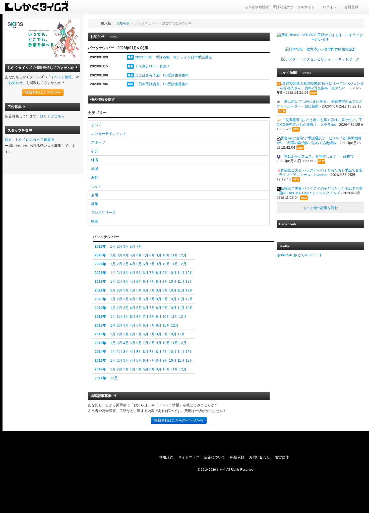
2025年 (100, 255)
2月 (119, 246)
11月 (174, 255)
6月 (139, 255)
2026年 (100, 246)
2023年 (100, 273)
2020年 (100, 299)
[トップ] (93, 23)
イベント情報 (61, 77)
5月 (132, 246)
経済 (94, 160)
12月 (183, 255)
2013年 (100, 360)
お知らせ (16, 83)
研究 (94, 151)
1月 (113, 246)
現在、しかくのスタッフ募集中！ (31, 140)
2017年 (100, 325)
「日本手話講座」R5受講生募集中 (162, 84)
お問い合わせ (259, 457)
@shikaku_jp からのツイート (300, 255)
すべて (96, 125)
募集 (130, 57)
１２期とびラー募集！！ (154, 66)
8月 (152, 255)
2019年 (100, 308)
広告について (214, 457)
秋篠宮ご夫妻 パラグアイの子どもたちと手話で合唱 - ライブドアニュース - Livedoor (319, 172)
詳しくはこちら (52, 116)
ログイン (330, 7)
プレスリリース (103, 213)
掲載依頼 (237, 457)
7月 (139, 246)
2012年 (100, 369)
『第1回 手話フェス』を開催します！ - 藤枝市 (317, 156)
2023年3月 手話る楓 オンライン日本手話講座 (173, 57)
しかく (96, 186)
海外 (94, 177)
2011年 (100, 378)
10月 (166, 255)
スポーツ (98, 142)
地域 (94, 169)
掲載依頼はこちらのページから (178, 420)
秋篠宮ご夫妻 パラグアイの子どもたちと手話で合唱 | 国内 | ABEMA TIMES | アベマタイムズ (319, 190)
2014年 (100, 352)
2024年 (100, 264)
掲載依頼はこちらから (42, 92)
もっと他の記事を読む (320, 208)
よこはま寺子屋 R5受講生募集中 (162, 75)
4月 (126, 255)
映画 (94, 221)
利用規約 (166, 457)
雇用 (94, 195)
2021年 (100, 290)
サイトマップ (188, 457)
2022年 (100, 281)
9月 (158, 255)
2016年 (100, 334)
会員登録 (351, 7)
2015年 (100, 343)
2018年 (100, 317)
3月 (126, 246)
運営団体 (282, 457)
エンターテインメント (108, 134)
